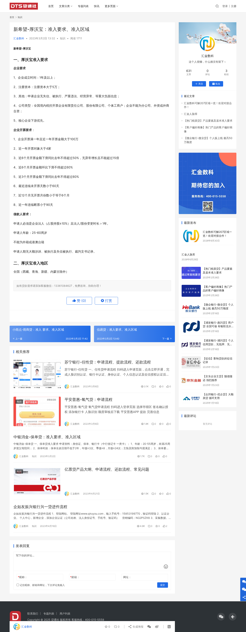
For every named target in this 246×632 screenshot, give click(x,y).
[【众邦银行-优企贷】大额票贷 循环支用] (191, 398)
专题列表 (83, 6)
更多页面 (110, 6)
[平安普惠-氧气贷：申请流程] (37, 411)
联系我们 (32, 613)
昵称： (22, 577)
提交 (162, 584)
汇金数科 (18, 38)
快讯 (96, 6)
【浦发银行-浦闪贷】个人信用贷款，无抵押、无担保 (218, 344)
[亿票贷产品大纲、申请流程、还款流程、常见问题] (37, 481)
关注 (200, 83)
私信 (217, 83)
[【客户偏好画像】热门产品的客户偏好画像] (191, 291)
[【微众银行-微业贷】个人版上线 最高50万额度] (191, 309)
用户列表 (65, 613)
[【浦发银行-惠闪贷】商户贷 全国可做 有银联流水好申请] (191, 327)
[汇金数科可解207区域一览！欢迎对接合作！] (191, 236)
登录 (225, 6)
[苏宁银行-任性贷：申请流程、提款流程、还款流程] (37, 374)
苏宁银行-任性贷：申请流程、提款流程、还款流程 (108, 362)
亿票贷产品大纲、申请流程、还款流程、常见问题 (107, 469)
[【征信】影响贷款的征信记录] (191, 363)
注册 (233, 6)
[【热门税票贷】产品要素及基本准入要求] (191, 273)
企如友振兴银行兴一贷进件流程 (40, 506)
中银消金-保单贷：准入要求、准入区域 (47, 437)
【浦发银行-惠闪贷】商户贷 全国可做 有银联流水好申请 (218, 326)
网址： (127, 577)
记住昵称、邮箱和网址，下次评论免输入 (42, 585)
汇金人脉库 (190, 113)
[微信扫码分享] (149, 626)
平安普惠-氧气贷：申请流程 (88, 399)
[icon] (221, 616)
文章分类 (64, 6)
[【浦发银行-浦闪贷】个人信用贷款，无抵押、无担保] (191, 345)
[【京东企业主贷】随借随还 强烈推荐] (191, 380)
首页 (51, 6)
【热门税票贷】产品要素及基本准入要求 (208, 120)
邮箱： (75, 577)
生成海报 (137, 626)
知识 (62, 38)
